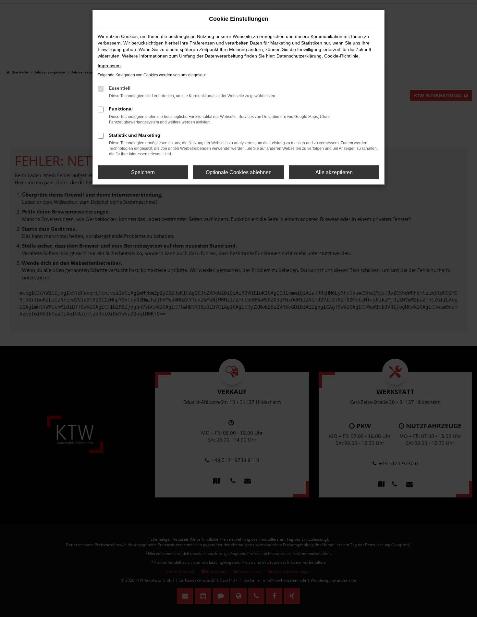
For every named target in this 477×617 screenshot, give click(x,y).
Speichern (143, 172)
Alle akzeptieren (334, 172)
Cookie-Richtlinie (341, 55)
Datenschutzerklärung (299, 55)
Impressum (109, 65)
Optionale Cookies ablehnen (239, 172)
